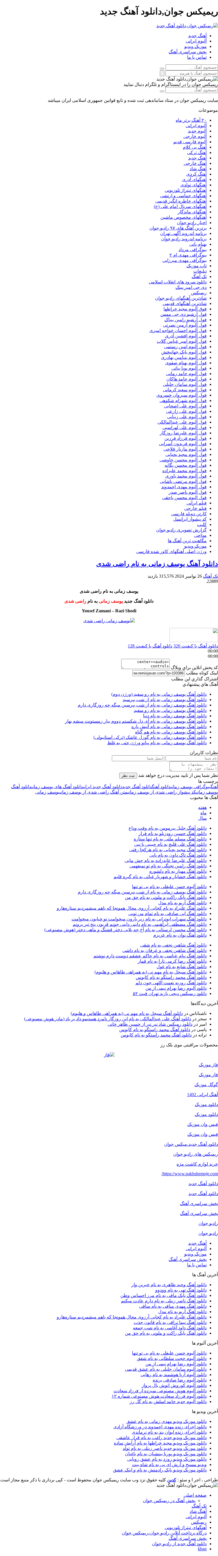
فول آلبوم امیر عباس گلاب (182, 341)
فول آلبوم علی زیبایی (187, 416)
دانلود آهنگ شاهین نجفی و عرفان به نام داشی (164, 950)
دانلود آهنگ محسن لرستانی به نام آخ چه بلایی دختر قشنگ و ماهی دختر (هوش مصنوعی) (125, 929)
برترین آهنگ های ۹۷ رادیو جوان (178, 228)
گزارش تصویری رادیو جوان (181, 529)
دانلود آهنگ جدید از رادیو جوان (179, 1543)
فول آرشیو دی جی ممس (183, 314)
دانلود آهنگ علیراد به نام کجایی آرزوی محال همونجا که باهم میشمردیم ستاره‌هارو (132, 908)
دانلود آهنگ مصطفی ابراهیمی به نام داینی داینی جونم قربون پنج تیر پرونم (140, 924)
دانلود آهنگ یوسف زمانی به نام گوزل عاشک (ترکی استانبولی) (150, 737)
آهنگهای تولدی (193, 184)
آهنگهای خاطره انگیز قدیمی (181, 201)
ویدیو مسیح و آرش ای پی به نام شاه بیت (169, 1464)
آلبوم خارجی (195, 136)
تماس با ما (197, 57)
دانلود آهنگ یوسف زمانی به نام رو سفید (170, 710)
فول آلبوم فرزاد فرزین (185, 438)
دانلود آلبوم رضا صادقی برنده (180, 1380)
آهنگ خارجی (195, 163)
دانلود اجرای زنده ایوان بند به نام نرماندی (169, 1432)
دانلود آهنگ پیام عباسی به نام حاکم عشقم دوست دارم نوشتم (150, 955)
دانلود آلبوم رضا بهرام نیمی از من (176, 988)
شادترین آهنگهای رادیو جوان (181, 298)
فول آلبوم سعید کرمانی (185, 389)
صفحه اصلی (195, 1495)
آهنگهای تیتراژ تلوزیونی (186, 190)
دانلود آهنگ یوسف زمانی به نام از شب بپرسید (165, 699)
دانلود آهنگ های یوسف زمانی (57, 786)
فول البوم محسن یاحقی (184, 497)
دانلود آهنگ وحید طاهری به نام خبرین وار (169, 1284)
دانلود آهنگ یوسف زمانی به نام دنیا (175, 715)
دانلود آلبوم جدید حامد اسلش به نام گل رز (168, 1401)
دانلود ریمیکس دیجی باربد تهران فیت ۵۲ (170, 993)
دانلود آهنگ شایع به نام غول (181, 966)
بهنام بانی (198, 244)
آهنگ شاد (198, 168)
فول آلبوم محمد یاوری (186, 476)
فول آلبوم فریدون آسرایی (183, 443)
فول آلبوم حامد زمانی (186, 373)
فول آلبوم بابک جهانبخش (184, 352)
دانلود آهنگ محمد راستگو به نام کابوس (171, 977)
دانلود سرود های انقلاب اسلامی (178, 281)
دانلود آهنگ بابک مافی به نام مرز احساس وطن (163, 1295)
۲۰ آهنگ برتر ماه (191, 120)
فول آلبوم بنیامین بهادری (184, 357)
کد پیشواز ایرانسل (190, 519)
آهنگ (214, 786)
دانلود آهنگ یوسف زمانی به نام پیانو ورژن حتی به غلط (157, 742)
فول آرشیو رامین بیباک (185, 319)
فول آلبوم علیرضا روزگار (183, 432)
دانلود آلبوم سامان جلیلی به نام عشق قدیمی (166, 1369)
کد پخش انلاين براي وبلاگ (194, 667)
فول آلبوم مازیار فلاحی (185, 449)
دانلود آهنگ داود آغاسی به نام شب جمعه (170, 1327)
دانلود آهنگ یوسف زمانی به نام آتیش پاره (169, 726)
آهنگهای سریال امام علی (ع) (180, 206)
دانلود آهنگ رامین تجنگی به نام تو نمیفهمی (168, 865)
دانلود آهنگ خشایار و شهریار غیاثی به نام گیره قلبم (160, 876)
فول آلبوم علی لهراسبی (184, 427)
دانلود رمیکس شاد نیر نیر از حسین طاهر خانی (150, 1024)
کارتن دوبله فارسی (189, 513)
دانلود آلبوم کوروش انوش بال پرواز (174, 1385)
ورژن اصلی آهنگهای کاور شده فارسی (171, 551)
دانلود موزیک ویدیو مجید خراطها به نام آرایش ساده (160, 1443)
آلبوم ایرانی (196, 41)
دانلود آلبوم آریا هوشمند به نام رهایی (174, 1374)
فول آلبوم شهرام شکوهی (183, 400)
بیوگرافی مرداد (193, 249)
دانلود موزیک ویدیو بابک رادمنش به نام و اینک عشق (160, 1469)
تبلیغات (200, 271)
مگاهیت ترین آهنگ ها (187, 540)
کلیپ (202, 524)
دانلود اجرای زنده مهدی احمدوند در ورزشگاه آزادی (160, 1426)
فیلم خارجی (195, 508)
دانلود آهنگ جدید (137, 786)
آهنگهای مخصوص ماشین (183, 217)
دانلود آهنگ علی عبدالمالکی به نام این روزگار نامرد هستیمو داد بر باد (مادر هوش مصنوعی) (107, 1018)
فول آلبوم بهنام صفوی (186, 362)
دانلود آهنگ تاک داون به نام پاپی (178, 855)
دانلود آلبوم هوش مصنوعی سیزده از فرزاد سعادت (160, 1390)
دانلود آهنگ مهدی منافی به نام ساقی (173, 1306)
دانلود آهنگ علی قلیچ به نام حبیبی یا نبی (170, 844)
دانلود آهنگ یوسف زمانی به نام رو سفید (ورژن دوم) (159, 694)
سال (202, 818)
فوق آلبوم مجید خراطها (185, 308)
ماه (203, 812)
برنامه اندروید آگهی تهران (183, 233)
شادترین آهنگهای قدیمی (185, 303)
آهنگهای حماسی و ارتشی (183, 195)
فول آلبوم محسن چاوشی (183, 459)
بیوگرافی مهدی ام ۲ (188, 255)
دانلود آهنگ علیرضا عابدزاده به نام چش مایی (166, 860)
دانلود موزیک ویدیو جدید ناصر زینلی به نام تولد (165, 1448)
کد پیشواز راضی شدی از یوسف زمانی (161, 792)
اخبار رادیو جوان (192, 222)
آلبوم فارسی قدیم (190, 141)
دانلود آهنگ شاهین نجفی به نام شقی (173, 945)
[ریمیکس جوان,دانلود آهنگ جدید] (187, 25)
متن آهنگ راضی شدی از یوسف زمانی (93, 792)
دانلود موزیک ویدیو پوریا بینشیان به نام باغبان (166, 1453)
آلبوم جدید (197, 131)
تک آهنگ (199, 276)
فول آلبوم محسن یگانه (186, 465)
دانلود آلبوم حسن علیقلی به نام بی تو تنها (169, 886)
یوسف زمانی (47, 792)
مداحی (200, 535)
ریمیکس (199, 292)
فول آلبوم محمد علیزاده (184, 470)
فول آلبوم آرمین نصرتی (185, 325)
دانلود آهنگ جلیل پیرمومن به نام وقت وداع (168, 828)
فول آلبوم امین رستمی (185, 346)
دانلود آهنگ (161, 786)
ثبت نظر (128, 775)
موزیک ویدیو (195, 46)
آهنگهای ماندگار (192, 211)
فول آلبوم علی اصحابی (185, 405)
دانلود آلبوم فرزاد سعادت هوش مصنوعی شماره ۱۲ (159, 1396)
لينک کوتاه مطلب (202, 672)
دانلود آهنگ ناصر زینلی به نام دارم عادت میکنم (164, 1300)
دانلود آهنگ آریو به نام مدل (182, 902)
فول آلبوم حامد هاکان (186, 379)
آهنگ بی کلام (195, 147)
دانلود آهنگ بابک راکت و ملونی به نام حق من (166, 897)
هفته (202, 807)
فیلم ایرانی (196, 503)
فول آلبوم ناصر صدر (188, 492)
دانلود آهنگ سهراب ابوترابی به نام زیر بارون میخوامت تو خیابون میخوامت (139, 918)
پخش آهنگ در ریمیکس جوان (169, 1500)
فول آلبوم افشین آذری (186, 335)
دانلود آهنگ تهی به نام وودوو (181, 1290)
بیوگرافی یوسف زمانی (191, 786)
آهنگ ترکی (197, 152)
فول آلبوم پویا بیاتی (189, 368)
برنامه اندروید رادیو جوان (184, 238)
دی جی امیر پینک (191, 287)
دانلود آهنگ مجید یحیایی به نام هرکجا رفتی (168, 849)
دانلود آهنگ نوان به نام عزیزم (180, 935)
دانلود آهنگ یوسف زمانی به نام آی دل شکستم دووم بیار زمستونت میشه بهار (136, 721)
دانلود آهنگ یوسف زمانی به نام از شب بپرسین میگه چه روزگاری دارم (142, 705)
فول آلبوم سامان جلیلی (185, 384)
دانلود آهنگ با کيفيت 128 (150, 646)
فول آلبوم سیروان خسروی (181, 395)
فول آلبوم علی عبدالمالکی (182, 422)
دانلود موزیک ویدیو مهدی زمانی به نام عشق (166, 1421)
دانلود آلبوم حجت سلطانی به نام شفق (172, 1358)
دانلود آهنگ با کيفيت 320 (195, 646)
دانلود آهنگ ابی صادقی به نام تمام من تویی (167, 913)
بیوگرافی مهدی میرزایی (184, 260)
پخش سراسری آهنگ (188, 51)
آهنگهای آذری (194, 179)
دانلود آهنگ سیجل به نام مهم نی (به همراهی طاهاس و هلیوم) (151, 972)
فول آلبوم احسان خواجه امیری (178, 330)
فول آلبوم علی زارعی (186, 411)
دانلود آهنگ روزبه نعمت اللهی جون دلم (171, 982)
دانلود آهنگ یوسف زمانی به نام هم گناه (171, 731)
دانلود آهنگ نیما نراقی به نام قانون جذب (170, 1322)
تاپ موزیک (196, 265)
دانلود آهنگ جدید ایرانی (102, 786)
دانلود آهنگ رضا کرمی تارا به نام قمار (172, 961)
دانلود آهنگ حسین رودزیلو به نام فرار (173, 833)
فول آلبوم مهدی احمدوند (184, 486)
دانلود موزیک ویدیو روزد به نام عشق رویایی (167, 1459)
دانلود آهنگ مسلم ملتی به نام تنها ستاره (170, 838)
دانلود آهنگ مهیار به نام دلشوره (178, 871)
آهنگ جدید (197, 35)
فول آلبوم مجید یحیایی (186, 454)
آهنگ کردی (196, 174)
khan (202, 1548)
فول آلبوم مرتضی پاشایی (183, 481)
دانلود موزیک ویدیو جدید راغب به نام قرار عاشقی (161, 1437)
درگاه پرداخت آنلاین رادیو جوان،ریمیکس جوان (164, 1532)
